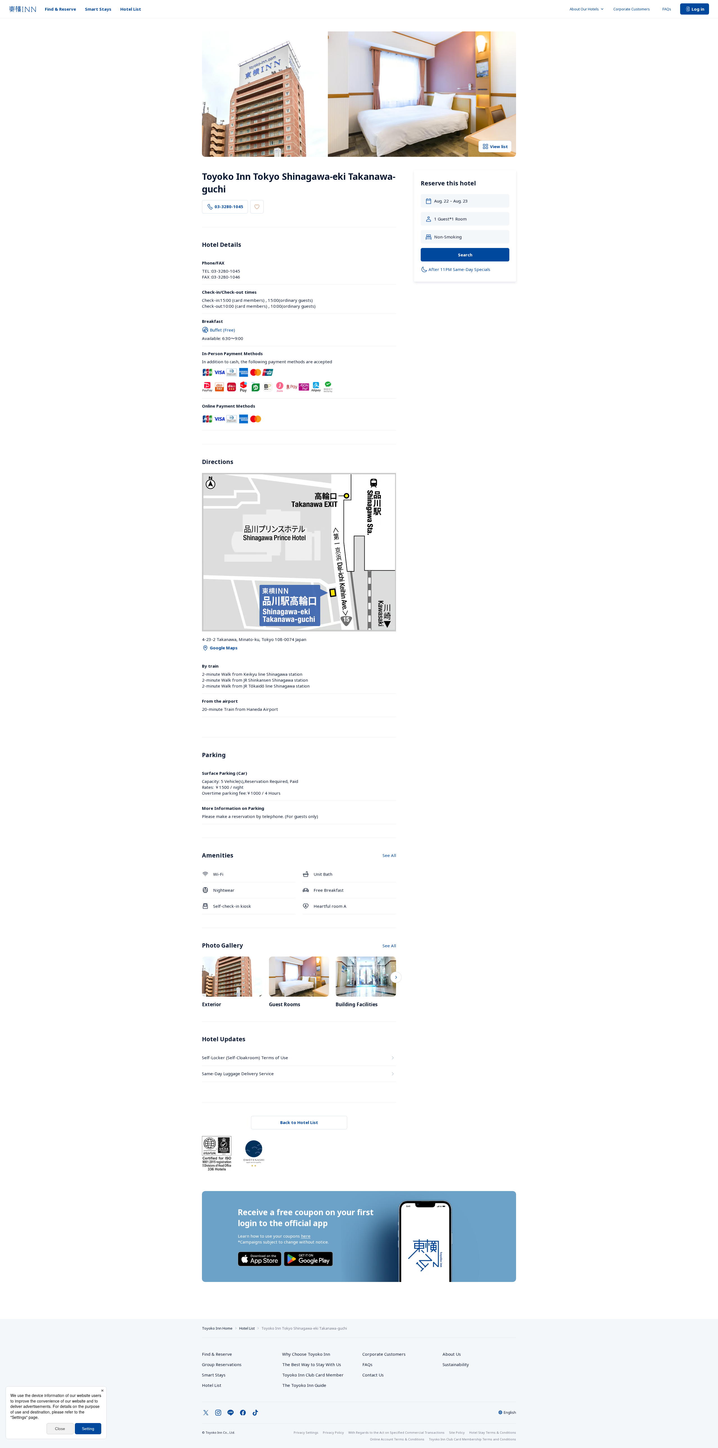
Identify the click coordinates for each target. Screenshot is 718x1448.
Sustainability (456, 1364)
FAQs (666, 9)
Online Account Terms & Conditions (397, 1439)
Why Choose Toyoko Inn (306, 1354)
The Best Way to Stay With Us (311, 1364)
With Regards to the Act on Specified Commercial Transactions (396, 1432)
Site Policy (457, 1432)
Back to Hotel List (299, 1122)
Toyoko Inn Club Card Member (313, 1375)
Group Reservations (221, 1364)
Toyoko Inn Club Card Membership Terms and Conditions (472, 1439)
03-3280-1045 (229, 206)
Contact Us (373, 1375)
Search (465, 255)
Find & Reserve (60, 9)
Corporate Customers (633, 9)
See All (389, 855)
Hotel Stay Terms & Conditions (492, 1432)
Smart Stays (98, 9)
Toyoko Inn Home (217, 1328)
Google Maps (224, 648)
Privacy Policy (333, 1432)
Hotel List (130, 9)
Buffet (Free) (222, 330)
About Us (452, 1354)
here (305, 1236)
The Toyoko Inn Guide (304, 1385)
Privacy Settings (306, 1432)
